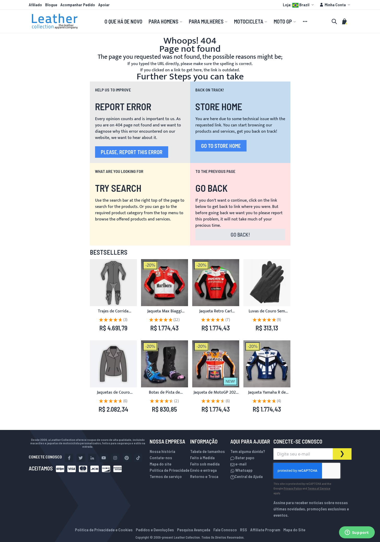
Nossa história (162, 451)
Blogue (51, 4)
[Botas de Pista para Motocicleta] (164, 363)
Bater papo (244, 457)
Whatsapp (244, 470)
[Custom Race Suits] (113, 282)
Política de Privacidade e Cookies (104, 529)
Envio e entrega (203, 470)
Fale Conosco (225, 529)
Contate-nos (161, 457)
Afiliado (35, 4)
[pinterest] (126, 458)
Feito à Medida (202, 457)
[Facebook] (69, 458)
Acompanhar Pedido (77, 4)
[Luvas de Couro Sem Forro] (266, 282)
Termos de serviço (166, 476)
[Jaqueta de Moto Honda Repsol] (215, 363)
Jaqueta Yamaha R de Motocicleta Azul (267, 395)
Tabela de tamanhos (207, 451)
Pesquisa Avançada (193, 529)
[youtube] (104, 458)
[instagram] (115, 458)
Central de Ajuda (249, 476)
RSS (243, 529)
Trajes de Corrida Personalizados (113, 314)
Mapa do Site (294, 529)
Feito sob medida (205, 463)
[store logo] (55, 21)
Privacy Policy (293, 488)
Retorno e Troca (204, 476)
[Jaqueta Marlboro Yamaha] (164, 282)
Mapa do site (160, 463)
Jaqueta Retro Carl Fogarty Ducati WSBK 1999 (215, 314)
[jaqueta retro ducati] (215, 282)
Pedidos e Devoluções (155, 529)
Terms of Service (319, 488)
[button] (299, 5)
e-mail (241, 463)
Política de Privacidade (169, 470)
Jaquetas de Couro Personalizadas (113, 395)
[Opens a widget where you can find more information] (357, 532)
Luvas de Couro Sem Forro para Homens (267, 314)
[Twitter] (81, 458)
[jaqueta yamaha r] (266, 363)
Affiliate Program (265, 529)
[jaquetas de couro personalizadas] (113, 363)
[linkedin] (92, 458)
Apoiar (104, 4)
